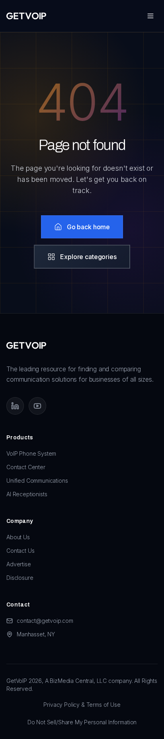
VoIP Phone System (31, 453)
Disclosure (19, 577)
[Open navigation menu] (150, 16)
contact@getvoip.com (45, 620)
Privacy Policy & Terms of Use (81, 704)
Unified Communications (37, 480)
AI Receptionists (26, 494)
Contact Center (25, 467)
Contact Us (20, 550)
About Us (18, 537)
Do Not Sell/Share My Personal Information (82, 722)
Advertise (18, 564)
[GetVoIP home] (26, 16)
